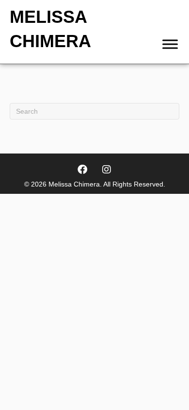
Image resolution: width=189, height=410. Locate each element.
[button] (82, 169)
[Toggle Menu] (170, 44)
